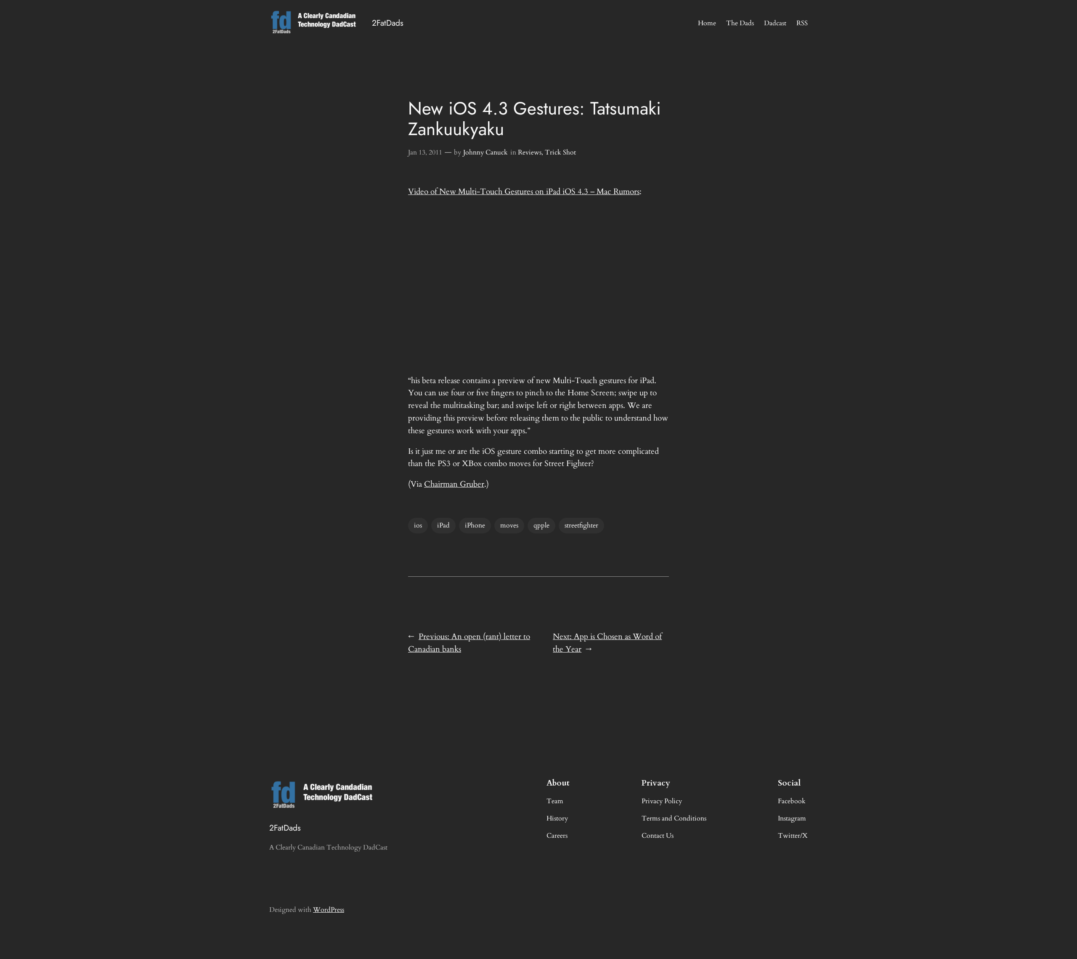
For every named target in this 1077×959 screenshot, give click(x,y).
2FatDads (387, 23)
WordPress (328, 909)
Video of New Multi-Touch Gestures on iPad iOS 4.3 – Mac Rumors (523, 191)
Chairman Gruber (454, 484)
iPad (443, 525)
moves (509, 525)
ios (418, 525)
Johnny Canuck (485, 152)
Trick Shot (560, 152)
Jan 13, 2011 (425, 152)
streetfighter (581, 525)
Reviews (529, 152)
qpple (541, 525)
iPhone (475, 525)
